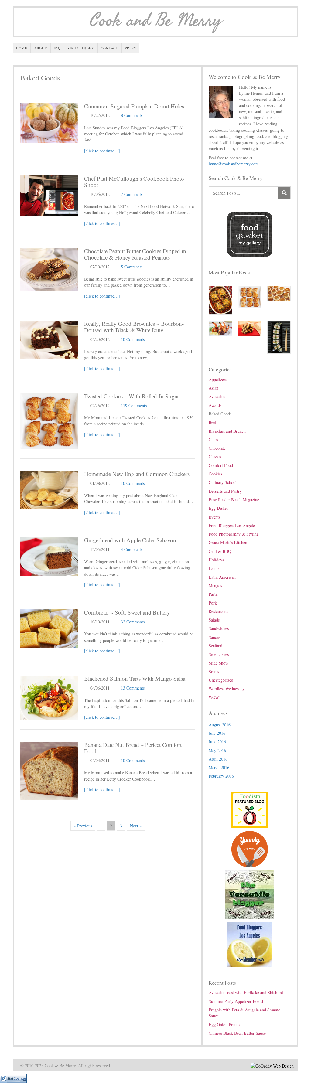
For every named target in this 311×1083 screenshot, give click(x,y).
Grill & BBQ (220, 551)
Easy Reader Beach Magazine (234, 499)
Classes (215, 456)
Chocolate (217, 448)
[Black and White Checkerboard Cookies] (249, 328)
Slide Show (218, 663)
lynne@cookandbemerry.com (234, 164)
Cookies (215, 474)
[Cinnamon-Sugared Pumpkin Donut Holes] (49, 122)
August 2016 (220, 724)
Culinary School (223, 482)
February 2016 (221, 776)
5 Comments (131, 267)
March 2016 (219, 767)
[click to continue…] (102, 151)
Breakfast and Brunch (227, 431)
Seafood (215, 646)
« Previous (83, 826)
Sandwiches (219, 628)
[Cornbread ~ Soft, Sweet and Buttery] (49, 628)
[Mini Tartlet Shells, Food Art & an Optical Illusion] (279, 293)
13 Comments (133, 688)
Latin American (222, 577)
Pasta (213, 594)
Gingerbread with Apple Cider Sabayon (130, 540)
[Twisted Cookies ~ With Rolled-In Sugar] (49, 421)
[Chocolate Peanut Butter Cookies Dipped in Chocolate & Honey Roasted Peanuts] (49, 268)
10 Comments (133, 339)
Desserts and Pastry (225, 491)
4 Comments (131, 549)
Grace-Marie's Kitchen (228, 542)
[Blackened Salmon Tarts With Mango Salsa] (49, 697)
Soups (214, 671)
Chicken (216, 439)
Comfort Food (221, 465)
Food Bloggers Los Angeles (232, 525)
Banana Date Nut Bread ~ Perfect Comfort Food (133, 748)
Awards (215, 405)
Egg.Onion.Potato (224, 1024)
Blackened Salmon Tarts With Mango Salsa (134, 678)
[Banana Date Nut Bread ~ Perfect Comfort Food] (49, 770)
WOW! (214, 697)
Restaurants (218, 611)
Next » (136, 826)
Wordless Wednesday (226, 688)
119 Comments (134, 405)
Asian (213, 388)
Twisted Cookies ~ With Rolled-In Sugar (131, 396)
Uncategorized (221, 680)
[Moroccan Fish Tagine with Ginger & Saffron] (220, 299)
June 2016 (217, 741)
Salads (214, 620)
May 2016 (217, 750)
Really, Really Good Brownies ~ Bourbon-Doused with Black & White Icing (134, 327)
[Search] (284, 193)
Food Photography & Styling (234, 534)
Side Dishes (219, 654)
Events (214, 517)
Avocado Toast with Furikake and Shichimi (246, 992)
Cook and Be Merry (155, 20)
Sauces (214, 637)
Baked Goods (220, 414)
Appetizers (218, 379)
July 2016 (217, 733)
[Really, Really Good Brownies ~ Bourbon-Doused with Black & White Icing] (49, 339)
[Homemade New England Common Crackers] (49, 489)
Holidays (216, 560)
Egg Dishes (218, 508)
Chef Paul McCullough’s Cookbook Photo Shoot (134, 182)
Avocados (217, 396)
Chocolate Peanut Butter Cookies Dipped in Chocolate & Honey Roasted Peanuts (135, 254)
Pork (213, 603)
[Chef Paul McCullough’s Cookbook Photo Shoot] (49, 195)
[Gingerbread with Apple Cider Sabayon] (49, 555)
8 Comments (131, 115)
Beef (213, 422)
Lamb (214, 568)
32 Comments (133, 622)
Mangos (215, 585)
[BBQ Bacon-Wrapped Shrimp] (220, 328)
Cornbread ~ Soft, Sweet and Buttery (127, 612)
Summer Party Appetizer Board (236, 1001)
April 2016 (218, 759)
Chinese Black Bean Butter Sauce (237, 1033)
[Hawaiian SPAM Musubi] (279, 336)
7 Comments (131, 194)
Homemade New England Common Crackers (137, 474)
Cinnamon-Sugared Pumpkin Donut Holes (134, 106)
